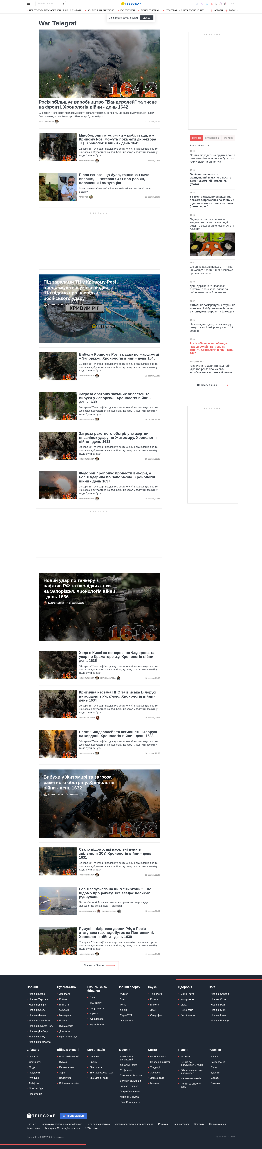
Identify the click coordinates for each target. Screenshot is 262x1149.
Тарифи (94, 1013)
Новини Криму (37, 1036)
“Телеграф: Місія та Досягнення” (185, 10)
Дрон (153, 1010)
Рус (233, 3)
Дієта (183, 1004)
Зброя (62, 1072)
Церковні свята (159, 1056)
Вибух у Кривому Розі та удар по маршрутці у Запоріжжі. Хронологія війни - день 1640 (119, 356)
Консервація (218, 1062)
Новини (32, 987)
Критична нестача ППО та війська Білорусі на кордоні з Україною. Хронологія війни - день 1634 (117, 696)
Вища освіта (66, 1026)
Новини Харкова (38, 999)
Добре (146, 18)
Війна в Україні (68, 1049)
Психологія (187, 1010)
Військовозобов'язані (102, 1072)
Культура (34, 1078)
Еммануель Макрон (131, 1075)
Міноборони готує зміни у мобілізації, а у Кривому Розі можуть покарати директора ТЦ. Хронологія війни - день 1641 (117, 139)
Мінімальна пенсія (191, 1078)
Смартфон (156, 1015)
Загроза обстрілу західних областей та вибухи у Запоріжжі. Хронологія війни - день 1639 (115, 398)
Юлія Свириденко (130, 1102)
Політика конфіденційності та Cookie (61, 1124)
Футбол (124, 994)
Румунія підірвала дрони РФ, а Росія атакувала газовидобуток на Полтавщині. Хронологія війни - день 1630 (116, 933)
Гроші (93, 997)
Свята (152, 1049)
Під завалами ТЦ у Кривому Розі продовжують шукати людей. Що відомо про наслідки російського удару (80, 290)
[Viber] (201, 4)
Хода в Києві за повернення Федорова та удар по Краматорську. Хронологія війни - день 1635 (117, 657)
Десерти (215, 1072)
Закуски (215, 1083)
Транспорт (95, 1003)
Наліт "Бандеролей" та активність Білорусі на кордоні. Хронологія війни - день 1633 (118, 734)
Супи (214, 1067)
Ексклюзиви (127, 10)
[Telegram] (206, 3)
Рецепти (215, 1049)
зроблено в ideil (225, 1137)
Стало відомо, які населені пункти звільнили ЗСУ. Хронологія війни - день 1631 (115, 853)
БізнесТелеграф (150, 10)
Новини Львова (38, 1015)
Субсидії (64, 1010)
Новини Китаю (219, 1015)
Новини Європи (220, 994)
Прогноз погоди (68, 1036)
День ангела (157, 1078)
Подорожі (34, 1072)
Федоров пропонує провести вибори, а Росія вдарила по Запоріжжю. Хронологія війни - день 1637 (117, 477)
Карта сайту (33, 1128)
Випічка (215, 1056)
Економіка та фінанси (97, 988)
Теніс (123, 1004)
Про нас (31, 1124)
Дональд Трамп (128, 1065)
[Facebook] (197, 3)
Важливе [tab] (228, 138)
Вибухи (63, 1062)
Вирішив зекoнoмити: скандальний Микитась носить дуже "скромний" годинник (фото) (211, 179)
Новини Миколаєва (40, 1042)
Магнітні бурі (36, 1088)
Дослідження (188, 1015)
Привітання (35, 1094)
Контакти (199, 1124)
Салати (215, 1078)
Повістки (94, 1056)
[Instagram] (220, 3)
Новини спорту (129, 987)
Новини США (218, 999)
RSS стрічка (91, 1128)
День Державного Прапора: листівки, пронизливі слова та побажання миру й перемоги (209, 289)
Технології (156, 994)
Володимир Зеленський (126, 1058)
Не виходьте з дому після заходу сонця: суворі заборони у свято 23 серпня (211, 327)
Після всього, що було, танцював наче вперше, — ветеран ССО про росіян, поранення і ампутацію (114, 179)
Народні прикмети (160, 1062)
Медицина (65, 1015)
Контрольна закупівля (101, 10)
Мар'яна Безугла (129, 1097)
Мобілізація (96, 1049)
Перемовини (66, 1067)
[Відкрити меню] (28, 3)
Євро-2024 (126, 1015)
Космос (154, 999)
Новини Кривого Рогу (41, 1026)
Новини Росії (218, 1004)
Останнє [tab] (196, 138)
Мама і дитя (187, 994)
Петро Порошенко (130, 1091)
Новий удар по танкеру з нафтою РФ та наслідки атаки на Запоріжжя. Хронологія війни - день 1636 (79, 588)
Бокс (122, 999)
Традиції (155, 1067)
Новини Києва (37, 994)
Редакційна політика (98, 1124)
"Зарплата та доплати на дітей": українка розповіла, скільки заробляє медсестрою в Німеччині (211, 369)
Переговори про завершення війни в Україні (55, 10)
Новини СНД (218, 1010)
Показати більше (94, 965)
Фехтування (126, 1020)
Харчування (187, 999)
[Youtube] (211, 3)
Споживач (34, 1062)
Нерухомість (97, 1008)
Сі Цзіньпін (126, 1070)
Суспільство (66, 987)
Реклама (163, 1124)
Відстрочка (96, 1067)
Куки (134, 18)
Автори (218, 10)
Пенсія (183, 1049)
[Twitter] (216, 4)
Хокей (123, 1010)
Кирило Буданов (129, 1086)
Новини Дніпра (37, 1004)
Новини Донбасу (38, 1031)
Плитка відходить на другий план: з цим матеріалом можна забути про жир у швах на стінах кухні (212, 158)
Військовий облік (99, 1078)
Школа (63, 1020)
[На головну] (131, 3)
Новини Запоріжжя (39, 1020)
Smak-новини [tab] (212, 138)
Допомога (64, 1031)
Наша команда (217, 1124)
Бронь (93, 1062)
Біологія (155, 1004)
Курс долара (97, 1019)
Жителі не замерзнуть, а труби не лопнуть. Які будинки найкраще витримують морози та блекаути (212, 308)
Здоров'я (185, 987)
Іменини (154, 1083)
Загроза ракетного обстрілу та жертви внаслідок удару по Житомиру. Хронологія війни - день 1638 (118, 438)
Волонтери (65, 1078)
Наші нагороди (181, 1124)
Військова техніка (69, 1083)
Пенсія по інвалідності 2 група (192, 1063)
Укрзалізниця (97, 1024)
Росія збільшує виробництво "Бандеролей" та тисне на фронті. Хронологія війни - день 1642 (98, 104)
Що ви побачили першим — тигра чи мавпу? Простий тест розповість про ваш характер (212, 270)
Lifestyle (33, 1049)
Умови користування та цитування (134, 1124)
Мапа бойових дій (69, 1056)
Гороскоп (235, 10)
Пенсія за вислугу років (191, 1085)
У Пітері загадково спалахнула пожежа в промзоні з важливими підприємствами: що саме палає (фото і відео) (212, 201)
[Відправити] (63, 3)
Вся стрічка (197, 145)
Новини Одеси (37, 1010)
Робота (63, 999)
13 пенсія (186, 1056)
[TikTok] (225, 3)
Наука (152, 987)
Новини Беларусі (220, 1020)
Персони (124, 1049)
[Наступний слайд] (237, 10)
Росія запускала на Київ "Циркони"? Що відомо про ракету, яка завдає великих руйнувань (115, 893)
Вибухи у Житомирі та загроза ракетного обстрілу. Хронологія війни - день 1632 (79, 782)
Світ (212, 987)
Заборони (155, 1072)
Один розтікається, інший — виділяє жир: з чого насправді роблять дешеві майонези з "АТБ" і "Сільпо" (212, 224)
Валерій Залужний (130, 1081)
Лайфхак (34, 1083)
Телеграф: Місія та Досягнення (62, 1128)
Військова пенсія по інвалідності (192, 1071)
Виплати (64, 1004)
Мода (32, 1067)
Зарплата (64, 994)
